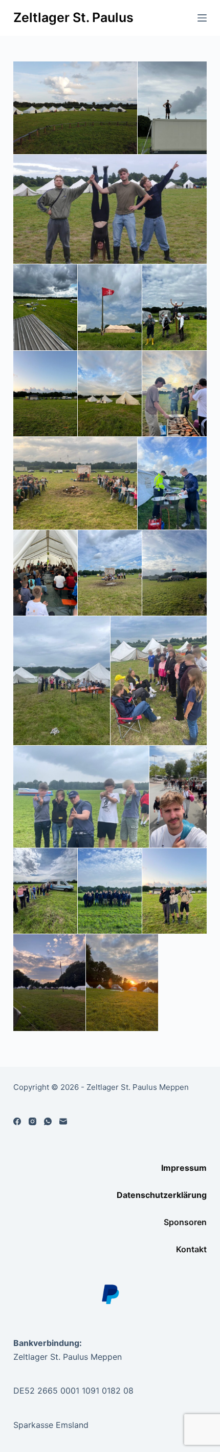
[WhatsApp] (48, 1121)
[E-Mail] (63, 1121)
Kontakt (191, 1249)
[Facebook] (17, 1121)
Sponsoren (185, 1222)
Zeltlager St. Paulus (73, 17)
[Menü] (202, 18)
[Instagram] (32, 1121)
